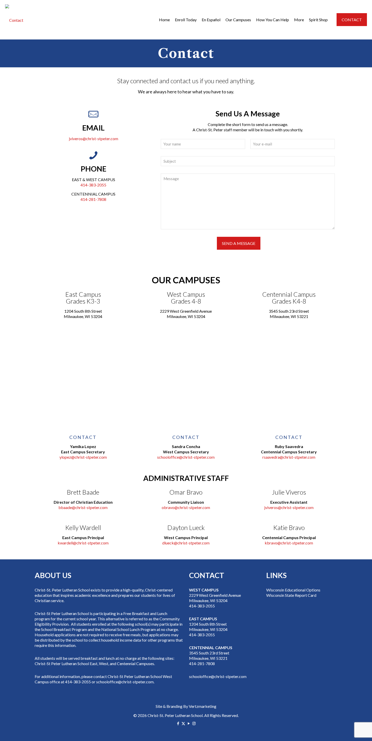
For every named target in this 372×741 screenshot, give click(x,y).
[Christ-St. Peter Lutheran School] (14, 19)
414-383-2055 (93, 184)
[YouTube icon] (189, 723)
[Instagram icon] (194, 723)
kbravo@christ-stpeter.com (289, 542)
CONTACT (352, 19)
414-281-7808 (93, 199)
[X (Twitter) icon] (183, 723)
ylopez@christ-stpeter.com (83, 457)
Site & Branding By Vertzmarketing (186, 706)
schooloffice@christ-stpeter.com (186, 457)
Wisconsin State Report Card (291, 595)
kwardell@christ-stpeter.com (83, 542)
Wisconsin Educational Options (293, 589)
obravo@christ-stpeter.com (186, 507)
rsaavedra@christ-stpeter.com (288, 457)
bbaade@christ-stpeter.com (83, 507)
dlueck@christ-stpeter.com (186, 542)
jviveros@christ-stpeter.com (93, 138)
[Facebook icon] (178, 723)
